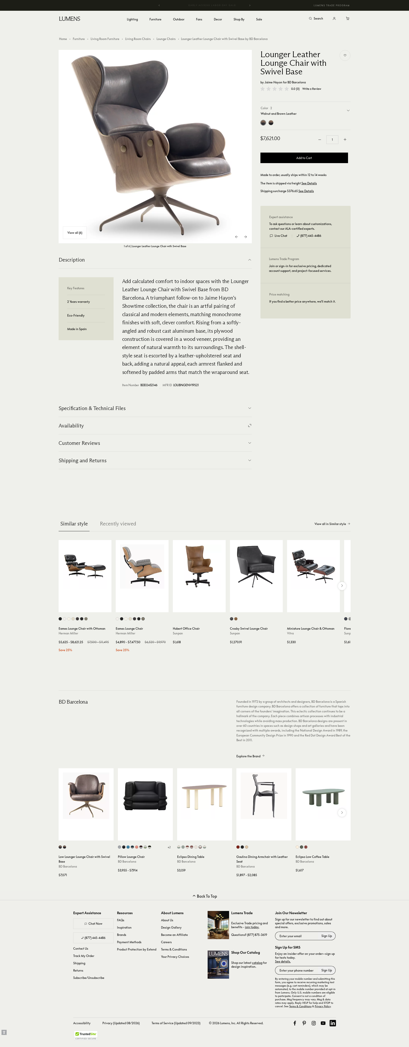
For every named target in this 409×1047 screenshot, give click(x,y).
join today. (252, 927)
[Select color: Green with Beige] (178, 847)
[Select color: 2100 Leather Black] (60, 618)
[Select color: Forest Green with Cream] (149, 847)
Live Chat (281, 235)
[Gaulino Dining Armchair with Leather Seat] (263, 795)
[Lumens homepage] (70, 19)
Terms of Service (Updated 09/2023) (176, 1023)
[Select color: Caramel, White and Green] (145, 847)
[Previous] (159, 5)
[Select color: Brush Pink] (136, 847)
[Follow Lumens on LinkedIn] (333, 1023)
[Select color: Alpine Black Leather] (231, 618)
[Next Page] (245, 237)
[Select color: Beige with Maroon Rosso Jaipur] (200, 847)
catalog (257, 962)
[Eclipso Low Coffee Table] (323, 795)
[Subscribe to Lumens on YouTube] (323, 1023)
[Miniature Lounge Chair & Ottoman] (313, 566)
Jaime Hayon (273, 82)
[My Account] (334, 18)
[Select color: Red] (238, 847)
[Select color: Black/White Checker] (86, 618)
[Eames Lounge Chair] (142, 566)
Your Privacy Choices (175, 956)
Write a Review (311, 88)
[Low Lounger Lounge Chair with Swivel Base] (86, 795)
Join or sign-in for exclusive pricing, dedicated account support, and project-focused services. (300, 268)
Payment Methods (129, 942)
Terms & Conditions (174, 949)
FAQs (120, 920)
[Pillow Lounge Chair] (145, 795)
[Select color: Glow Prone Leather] (68, 618)
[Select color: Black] (123, 847)
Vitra (290, 633)
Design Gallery (171, 927)
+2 (169, 847)
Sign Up (326, 936)
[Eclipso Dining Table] (204, 795)
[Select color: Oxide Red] (305, 847)
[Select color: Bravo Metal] (350, 618)
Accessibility (82, 1023)
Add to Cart (304, 158)
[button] (274, 89)
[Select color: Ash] (119, 847)
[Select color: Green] (301, 847)
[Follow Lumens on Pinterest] (304, 1023)
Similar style (74, 523)
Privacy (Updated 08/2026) (121, 1023)
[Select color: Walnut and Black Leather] (64, 847)
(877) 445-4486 (310, 235)
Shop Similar (88, 608)
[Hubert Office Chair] (199, 566)
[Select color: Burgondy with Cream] (141, 847)
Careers (166, 942)
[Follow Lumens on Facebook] (295, 1023)
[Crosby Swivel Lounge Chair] (256, 566)
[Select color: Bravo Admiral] (345, 618)
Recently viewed (118, 523)
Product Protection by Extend (136, 949)
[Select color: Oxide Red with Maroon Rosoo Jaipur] (191, 847)
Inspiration (124, 927)
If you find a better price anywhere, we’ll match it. (302, 301)
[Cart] (348, 18)
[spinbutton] (332, 139)
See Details (309, 183)
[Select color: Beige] (297, 847)
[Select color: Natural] (246, 847)
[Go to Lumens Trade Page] (218, 925)
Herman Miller (68, 633)
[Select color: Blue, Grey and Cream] (132, 847)
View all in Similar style (330, 524)
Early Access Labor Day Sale (204, 5)
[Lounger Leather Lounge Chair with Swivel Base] (155, 146)
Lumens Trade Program (332, 5)
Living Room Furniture (105, 39)
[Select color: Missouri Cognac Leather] (235, 618)
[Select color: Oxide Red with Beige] (187, 847)
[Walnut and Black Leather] (271, 123)
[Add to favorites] (345, 55)
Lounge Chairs (166, 39)
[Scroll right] (342, 586)
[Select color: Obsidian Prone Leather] (81, 618)
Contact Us (80, 948)
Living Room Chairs (138, 39)
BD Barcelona (296, 82)
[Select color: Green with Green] (183, 847)
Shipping (79, 963)
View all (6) (74, 232)
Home (63, 39)
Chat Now (95, 923)
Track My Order (83, 956)
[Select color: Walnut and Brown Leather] (60, 847)
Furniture (79, 39)
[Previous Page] (237, 237)
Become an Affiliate (174, 935)
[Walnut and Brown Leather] (263, 123)
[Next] (250, 5)
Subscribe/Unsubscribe (88, 978)
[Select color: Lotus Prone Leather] (73, 618)
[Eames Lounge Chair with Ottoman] (85, 566)
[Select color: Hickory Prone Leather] (77, 618)
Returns (78, 970)
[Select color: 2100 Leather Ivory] (64, 618)
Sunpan (178, 633)
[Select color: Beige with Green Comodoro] (204, 847)
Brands (121, 935)
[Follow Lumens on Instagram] (314, 1023)
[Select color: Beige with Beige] (196, 847)
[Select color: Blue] (128, 847)
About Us (167, 920)
